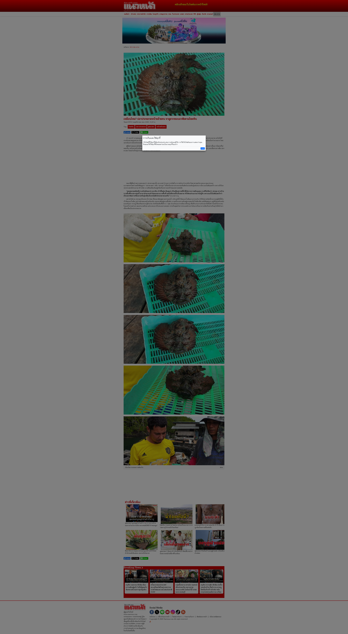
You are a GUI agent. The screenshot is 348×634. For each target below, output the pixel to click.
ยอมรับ (202, 148)
